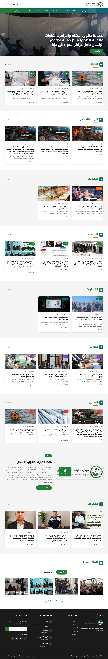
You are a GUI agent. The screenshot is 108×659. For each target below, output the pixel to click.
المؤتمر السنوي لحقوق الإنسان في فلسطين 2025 (56, 318)
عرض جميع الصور (55, 600)
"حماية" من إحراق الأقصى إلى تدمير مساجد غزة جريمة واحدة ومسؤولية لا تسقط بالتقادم (88, 149)
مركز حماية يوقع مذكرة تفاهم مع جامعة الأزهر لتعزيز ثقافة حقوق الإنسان (20, 92)
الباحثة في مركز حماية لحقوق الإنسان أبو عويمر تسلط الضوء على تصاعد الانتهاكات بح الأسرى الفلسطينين (54, 263)
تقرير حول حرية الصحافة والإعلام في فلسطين (56, 430)
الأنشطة (54, 11)
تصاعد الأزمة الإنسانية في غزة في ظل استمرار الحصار (90, 92)
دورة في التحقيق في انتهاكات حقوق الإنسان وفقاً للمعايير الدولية (56, 375)
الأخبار (74, 11)
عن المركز (83, 11)
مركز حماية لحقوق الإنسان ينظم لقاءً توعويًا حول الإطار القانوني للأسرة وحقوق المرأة (88, 263)
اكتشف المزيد (45, 488)
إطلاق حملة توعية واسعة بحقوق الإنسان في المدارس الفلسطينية (54, 92)
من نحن (74, 624)
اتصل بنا (28, 11)
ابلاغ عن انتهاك (18, 11)
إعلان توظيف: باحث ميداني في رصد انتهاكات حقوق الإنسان (90, 207)
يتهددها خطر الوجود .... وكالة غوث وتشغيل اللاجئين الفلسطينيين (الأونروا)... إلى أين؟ (21, 538)
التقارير (46, 11)
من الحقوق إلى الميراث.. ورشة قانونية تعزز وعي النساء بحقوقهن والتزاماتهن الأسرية (20, 262)
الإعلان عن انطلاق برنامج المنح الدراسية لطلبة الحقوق (55, 207)
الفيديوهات (47, 572)
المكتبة (37, 11)
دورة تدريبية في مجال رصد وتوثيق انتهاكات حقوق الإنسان (91, 375)
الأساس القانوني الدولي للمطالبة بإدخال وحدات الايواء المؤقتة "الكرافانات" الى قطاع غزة (55, 538)
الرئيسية (92, 11)
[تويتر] (17, 4)
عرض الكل (9, 64)
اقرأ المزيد (97, 51)
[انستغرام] (10, 4)
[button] (58, 53)
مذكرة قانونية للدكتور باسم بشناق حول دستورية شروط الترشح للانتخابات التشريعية (87, 538)
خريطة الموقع (9, 656)
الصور (60, 572)
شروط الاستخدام (18, 656)
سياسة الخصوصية (30, 656)
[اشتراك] (7, 629)
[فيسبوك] (20, 4)
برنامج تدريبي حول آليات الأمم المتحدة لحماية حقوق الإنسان (22, 375)
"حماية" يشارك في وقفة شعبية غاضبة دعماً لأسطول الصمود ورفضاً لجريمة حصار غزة (88, 319)
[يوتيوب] (14, 4)
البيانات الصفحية (65, 11)
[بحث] (6, 4)
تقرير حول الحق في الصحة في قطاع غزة (21, 429)
